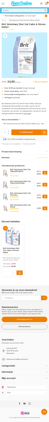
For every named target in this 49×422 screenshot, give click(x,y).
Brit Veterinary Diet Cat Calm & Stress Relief (24, 20)
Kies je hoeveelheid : (11, 119)
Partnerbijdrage (35, 417)
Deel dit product (28, 144)
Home (4, 20)
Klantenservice (24, 326)
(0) (12, 30)
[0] (46, 3)
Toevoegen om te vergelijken (11, 144)
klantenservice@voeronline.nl (17, 359)
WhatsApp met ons (24, 319)
